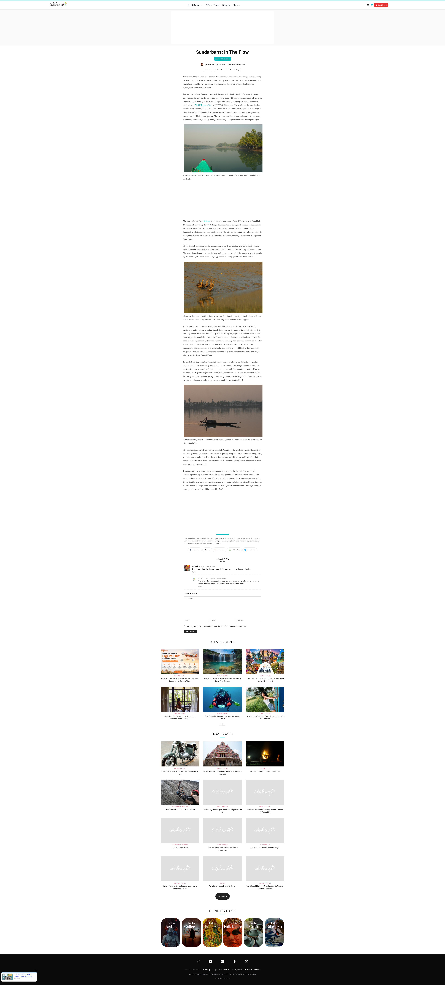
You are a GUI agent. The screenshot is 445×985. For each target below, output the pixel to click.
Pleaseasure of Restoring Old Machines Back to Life (180, 772)
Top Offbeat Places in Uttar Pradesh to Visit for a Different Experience (265, 887)
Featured (207, 70)
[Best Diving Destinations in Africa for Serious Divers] (222, 699)
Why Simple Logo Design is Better (222, 886)
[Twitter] (247, 962)
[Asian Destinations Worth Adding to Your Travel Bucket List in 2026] (265, 661)
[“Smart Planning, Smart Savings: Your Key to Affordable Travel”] (180, 868)
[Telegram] (222, 962)
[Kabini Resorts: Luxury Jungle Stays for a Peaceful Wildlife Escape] (180, 699)
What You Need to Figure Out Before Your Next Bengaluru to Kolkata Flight (180, 680)
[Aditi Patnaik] (202, 64)
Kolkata (207, 221)
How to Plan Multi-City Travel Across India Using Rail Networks (265, 717)
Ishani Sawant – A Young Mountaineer (180, 809)
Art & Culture (222, 768)
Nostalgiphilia (180, 768)
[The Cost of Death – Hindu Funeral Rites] (265, 754)
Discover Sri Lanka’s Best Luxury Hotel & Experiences (222, 849)
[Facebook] (235, 962)
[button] (368, 5)
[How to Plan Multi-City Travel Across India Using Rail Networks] (265, 699)
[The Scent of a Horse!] (180, 830)
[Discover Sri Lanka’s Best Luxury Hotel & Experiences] (222, 830)
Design (222, 883)
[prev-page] (220, 724)
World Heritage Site (203, 105)
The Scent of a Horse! (180, 847)
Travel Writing (234, 70)
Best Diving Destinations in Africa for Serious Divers (222, 717)
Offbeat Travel (220, 70)
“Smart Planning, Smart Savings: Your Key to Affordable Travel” (180, 887)
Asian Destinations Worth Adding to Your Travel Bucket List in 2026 (265, 680)
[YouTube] (210, 962)
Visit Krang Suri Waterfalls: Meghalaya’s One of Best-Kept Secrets (222, 680)
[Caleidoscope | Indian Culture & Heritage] (80, 5)
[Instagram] (198, 962)
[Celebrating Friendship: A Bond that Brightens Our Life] (222, 792)
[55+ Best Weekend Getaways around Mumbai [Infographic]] (265, 792)
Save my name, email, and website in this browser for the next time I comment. (216, 626)
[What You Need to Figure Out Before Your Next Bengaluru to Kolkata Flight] (180, 661)
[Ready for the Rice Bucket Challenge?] (265, 830)
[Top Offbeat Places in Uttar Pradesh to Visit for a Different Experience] (265, 868)
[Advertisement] (222, 27)
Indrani (195, 566)
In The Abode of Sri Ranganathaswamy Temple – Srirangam (222, 772)
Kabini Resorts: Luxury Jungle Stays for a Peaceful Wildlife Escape (179, 717)
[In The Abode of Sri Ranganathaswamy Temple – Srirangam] (222, 754)
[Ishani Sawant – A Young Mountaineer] (180, 792)
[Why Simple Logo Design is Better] (222, 868)
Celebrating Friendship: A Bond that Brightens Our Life (222, 811)
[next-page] (223, 724)
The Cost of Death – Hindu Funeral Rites (265, 771)
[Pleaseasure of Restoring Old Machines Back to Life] (180, 754)
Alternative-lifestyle (180, 806)
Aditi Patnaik (210, 64)
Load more (221, 896)
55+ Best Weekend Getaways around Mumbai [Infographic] (265, 811)
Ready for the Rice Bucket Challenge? (265, 847)
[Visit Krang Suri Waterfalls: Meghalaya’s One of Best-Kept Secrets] (222, 661)
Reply (193, 572)
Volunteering (265, 845)
